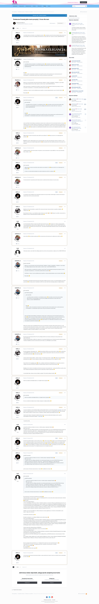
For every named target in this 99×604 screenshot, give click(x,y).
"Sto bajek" (59, 409)
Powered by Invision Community (49, 602)
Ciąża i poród (21, 6)
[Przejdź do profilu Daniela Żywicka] (70, 24)
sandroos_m (18, 148)
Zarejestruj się (83, 2)
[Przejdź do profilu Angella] (70, 99)
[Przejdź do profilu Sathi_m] (17, 137)
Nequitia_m (17, 80)
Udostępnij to (52, 23)
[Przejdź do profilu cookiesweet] (70, 114)
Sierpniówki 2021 (75, 83)
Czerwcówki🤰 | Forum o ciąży (77, 108)
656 (18, 142)
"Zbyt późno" (40, 416)
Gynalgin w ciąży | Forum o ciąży (77, 23)
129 (18, 42)
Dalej (18, 28)
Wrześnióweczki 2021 (76, 87)
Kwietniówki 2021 (75, 68)
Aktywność (39, 6)
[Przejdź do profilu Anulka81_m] (17, 264)
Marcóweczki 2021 (75, 72)
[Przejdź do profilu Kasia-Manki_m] (17, 63)
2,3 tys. (18, 157)
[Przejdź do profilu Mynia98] (70, 104)
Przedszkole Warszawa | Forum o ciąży (78, 32)
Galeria (49, 6)
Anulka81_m (18, 260)
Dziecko (34, 6)
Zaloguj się (52, 582)
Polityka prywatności (47, 599)
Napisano (28, 32)
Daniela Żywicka (76, 24)
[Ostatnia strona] (20, 28)
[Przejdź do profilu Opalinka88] (70, 33)
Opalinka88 (76, 33)
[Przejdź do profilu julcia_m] (14, 23)
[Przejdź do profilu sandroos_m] (17, 152)
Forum (45, 6)
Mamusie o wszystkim (28, 23)
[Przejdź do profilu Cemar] (70, 46)
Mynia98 (75, 105)
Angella (75, 100)
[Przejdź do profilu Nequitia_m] (17, 84)
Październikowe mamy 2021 (77, 91)
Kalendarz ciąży (28, 6)
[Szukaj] (86, 6)
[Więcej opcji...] (65, 32)
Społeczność (15, 6)
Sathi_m (18, 133)
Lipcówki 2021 (75, 79)
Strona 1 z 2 (24, 28)
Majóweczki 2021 (75, 64)
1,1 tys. (18, 69)
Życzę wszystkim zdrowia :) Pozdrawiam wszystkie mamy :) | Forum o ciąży (77, 121)
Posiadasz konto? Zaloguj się (73, 2)
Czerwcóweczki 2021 (76, 61)
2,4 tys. (18, 89)
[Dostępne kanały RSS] (86, 594)
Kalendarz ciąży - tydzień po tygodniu (39, 15)
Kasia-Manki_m (17, 59)
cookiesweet (76, 116)
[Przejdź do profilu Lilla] (70, 109)
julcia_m (23, 22)
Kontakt (53, 599)
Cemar (75, 46)
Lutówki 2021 (74, 76)
